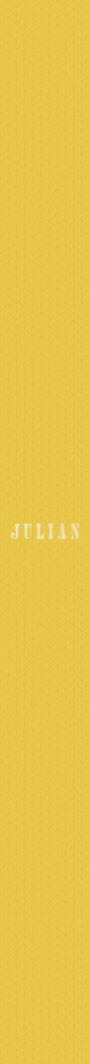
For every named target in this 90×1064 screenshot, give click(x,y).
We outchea (43, 49)
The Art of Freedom (45, 871)
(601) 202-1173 (45, 1010)
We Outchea (45, 880)
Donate (45, 897)
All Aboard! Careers (45, 932)
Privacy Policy (45, 1053)
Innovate (45, 950)
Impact (45, 924)
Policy (45, 915)
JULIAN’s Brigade (45, 889)
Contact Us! (45, 906)
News (19, 54)
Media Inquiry (45, 967)
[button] (45, 724)
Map (45, 989)
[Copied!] (27, 254)
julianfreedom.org (45, 1026)
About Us (45, 941)
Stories (45, 959)
